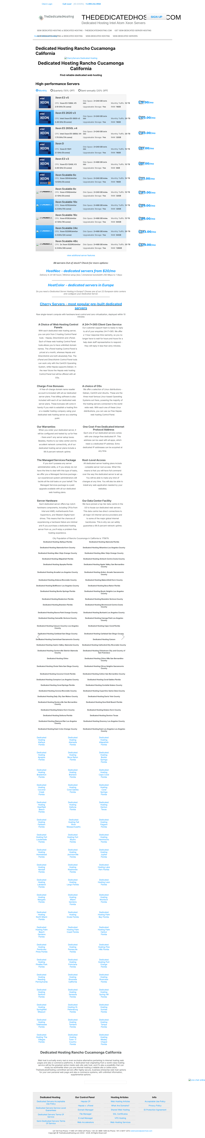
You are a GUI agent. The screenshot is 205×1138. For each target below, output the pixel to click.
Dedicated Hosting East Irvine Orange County (57, 729)
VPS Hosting (120, 1118)
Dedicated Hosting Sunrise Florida (104, 1008)
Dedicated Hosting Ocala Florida (73, 914)
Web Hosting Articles (120, 1101)
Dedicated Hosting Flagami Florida (104, 823)
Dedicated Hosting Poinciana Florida (73, 963)
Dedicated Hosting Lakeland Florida (41, 883)
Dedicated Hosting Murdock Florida (104, 898)
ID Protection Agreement (155, 1110)
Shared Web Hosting (120, 1110)
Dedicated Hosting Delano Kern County (58, 710)
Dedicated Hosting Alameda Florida (104, 542)
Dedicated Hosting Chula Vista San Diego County (58, 666)
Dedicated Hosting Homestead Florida (41, 853)
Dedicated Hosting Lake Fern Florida (104, 867)
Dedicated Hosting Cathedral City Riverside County (104, 645)
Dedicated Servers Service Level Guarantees (51, 1109)
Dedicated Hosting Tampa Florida (104, 1023)
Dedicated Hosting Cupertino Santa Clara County (104, 691)
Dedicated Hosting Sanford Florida (41, 993)
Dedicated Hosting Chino (57, 658)
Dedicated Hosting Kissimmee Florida (73, 868)
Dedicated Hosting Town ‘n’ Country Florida (73, 1039)
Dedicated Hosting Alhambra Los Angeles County (104, 548)
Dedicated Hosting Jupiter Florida (104, 853)
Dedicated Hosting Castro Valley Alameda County (58, 645)
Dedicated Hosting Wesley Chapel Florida (104, 1039)
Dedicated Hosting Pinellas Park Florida (41, 963)
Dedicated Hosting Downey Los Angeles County (104, 721)
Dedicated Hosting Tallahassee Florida (41, 1023)
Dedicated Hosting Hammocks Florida (104, 838)
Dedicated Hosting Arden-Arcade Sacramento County (104, 573)
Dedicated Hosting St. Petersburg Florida (73, 1008)
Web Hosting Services (120, 1122)
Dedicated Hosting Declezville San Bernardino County (57, 703)
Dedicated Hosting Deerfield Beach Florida (104, 702)
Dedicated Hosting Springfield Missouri (42, 1008)
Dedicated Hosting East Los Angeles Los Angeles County (104, 730)
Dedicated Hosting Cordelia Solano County (104, 685)
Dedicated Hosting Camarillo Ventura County (57, 618)
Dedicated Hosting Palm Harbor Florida (104, 930)
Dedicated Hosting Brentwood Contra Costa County (104, 606)
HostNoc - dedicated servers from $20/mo (81, 271)
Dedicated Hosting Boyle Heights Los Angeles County (104, 592)
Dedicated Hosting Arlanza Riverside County (58, 580)
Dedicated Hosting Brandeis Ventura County (104, 599)
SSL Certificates (120, 1114)
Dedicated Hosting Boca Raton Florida (104, 586)
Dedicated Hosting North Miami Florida (41, 915)
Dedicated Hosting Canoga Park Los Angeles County (104, 619)
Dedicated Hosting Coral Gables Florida (104, 680)
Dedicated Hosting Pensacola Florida (73, 948)
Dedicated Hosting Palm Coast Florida (73, 929)
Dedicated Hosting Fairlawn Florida (41, 823)
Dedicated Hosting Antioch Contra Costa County (104, 559)
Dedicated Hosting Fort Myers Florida (72, 838)
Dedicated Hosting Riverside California (73, 978)
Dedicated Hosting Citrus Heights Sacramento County (104, 667)
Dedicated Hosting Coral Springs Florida (58, 685)
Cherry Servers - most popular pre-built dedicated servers (81, 306)
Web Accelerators (85, 1122)
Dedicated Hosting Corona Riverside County (58, 691)
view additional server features (81, 255)
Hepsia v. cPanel (85, 1105)
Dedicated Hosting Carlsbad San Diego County (58, 634)
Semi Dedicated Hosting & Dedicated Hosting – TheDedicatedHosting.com (74, 30)
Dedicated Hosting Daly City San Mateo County (58, 696)
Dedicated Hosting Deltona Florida (57, 715)
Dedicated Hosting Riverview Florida (104, 978)
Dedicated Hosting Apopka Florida (57, 564)
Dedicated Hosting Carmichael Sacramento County (57, 639)
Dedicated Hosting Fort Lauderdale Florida (41, 838)
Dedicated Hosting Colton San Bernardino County (104, 674)
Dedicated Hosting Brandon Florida (58, 605)
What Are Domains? (120, 1105)
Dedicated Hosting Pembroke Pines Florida (41, 948)
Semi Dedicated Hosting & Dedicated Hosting (60, 36)
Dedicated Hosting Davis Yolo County (104, 696)
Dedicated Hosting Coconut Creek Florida (57, 674)
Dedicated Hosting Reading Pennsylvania (42, 978)
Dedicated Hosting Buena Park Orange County (58, 612)
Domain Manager (85, 1110)
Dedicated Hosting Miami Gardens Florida (73, 899)
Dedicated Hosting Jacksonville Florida (72, 853)
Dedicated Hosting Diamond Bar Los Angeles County (58, 722)
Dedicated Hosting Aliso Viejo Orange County (57, 553)
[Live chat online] (197, 1080)
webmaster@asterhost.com (141, 1131)
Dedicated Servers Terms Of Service (51, 1115)
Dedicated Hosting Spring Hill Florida (104, 993)
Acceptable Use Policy (155, 1101)
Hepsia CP (85, 1101)
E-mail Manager (85, 1118)
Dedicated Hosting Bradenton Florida (57, 599)
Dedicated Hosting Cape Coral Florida (104, 626)
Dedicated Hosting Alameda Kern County (57, 548)
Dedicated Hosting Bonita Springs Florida (57, 591)
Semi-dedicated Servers (125, 36)
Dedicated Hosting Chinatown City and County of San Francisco (104, 652)
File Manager (85, 1114)
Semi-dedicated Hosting (98, 36)
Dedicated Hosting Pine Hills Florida (104, 946)
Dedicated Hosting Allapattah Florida (57, 559)
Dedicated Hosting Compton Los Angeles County (58, 680)
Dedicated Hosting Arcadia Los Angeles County (57, 572)
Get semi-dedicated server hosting (133, 30)
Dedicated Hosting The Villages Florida (41, 1038)
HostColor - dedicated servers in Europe (81, 285)
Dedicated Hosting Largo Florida (73, 882)
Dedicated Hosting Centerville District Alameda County (58, 652)
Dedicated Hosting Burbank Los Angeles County (104, 612)
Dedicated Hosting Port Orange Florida (103, 963)
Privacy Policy (155, 1105)
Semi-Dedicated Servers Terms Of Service (51, 1122)
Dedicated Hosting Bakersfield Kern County (104, 580)
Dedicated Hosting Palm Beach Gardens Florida (42, 932)
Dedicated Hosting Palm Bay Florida (104, 914)
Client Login (47, 4)
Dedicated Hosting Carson (104, 639)
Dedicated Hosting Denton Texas (104, 715)
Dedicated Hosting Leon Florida (104, 882)
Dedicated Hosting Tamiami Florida (73, 1023)
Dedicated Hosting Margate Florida (41, 898)
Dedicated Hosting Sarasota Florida (73, 993)
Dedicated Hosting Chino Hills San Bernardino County (104, 659)
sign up (156, 16)
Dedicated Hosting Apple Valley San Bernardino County (104, 565)
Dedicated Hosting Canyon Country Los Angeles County (58, 627)
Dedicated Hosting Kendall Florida (41, 868)
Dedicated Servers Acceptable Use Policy (51, 1102)
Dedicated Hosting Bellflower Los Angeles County (57, 586)
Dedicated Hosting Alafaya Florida (57, 542)
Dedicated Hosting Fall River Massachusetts (73, 823)
